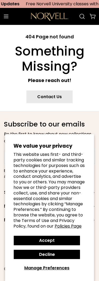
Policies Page (68, 226)
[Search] (82, 16)
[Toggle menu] (6, 16)
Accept (47, 240)
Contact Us (49, 97)
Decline (47, 254)
